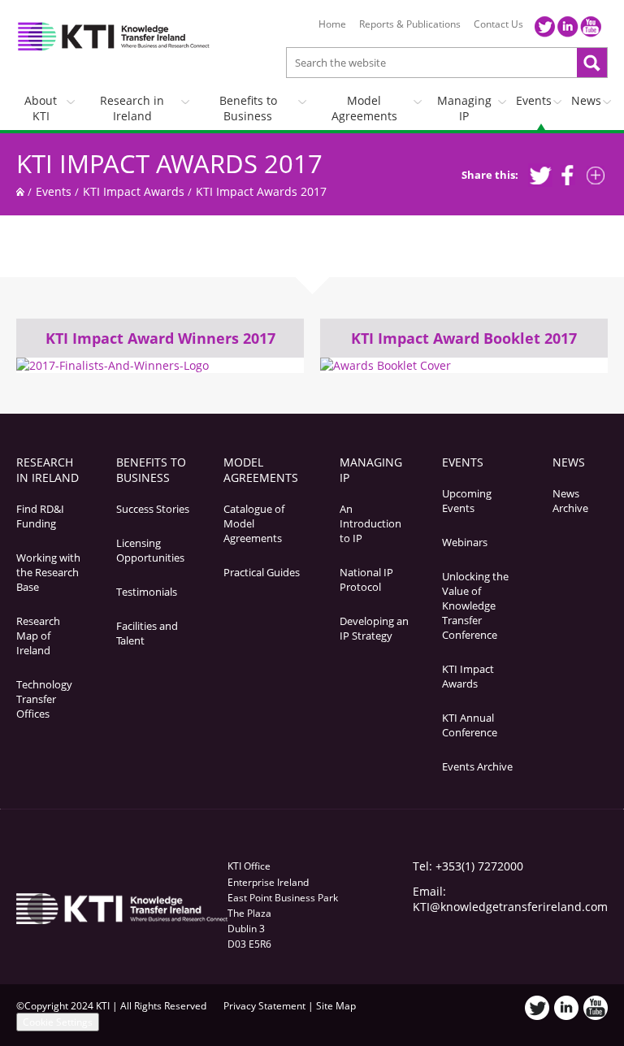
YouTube (590, 26)
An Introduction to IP (370, 523)
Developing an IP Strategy (374, 628)
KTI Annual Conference (469, 725)
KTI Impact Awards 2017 (169, 163)
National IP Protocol (366, 579)
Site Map (336, 1006)
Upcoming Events (467, 500)
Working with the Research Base (48, 572)
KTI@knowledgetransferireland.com (510, 906)
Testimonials (146, 591)
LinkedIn (567, 26)
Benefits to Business (248, 108)
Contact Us (498, 24)
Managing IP (464, 108)
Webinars (465, 542)
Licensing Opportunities (150, 550)
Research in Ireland (132, 108)
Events (534, 100)
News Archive (570, 500)
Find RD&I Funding (40, 516)
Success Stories (152, 508)
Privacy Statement (264, 1006)
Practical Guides (261, 572)
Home (332, 24)
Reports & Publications (410, 24)
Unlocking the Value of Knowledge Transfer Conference (475, 605)
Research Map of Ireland (38, 636)
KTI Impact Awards (133, 191)
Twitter (545, 26)
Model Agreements (364, 108)
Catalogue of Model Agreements (253, 523)
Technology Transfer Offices (44, 699)
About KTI (40, 108)
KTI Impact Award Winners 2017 (160, 338)
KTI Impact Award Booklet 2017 (464, 338)
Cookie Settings (58, 1022)
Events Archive (477, 766)
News (586, 100)
